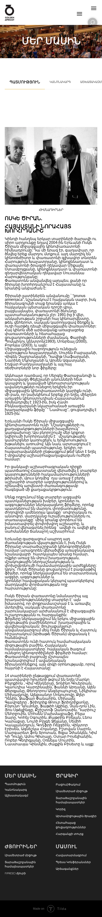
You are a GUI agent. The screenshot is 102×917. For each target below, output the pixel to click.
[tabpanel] (51, 437)
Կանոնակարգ (16, 789)
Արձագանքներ (67, 868)
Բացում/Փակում (68, 784)
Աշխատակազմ (16, 795)
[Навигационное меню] (93, 8)
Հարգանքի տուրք (69, 834)
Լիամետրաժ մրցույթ (72, 791)
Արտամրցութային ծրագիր (76, 816)
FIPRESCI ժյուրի (15, 873)
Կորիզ (60, 809)
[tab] (25, 84)
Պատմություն (15, 784)
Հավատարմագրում (71, 855)
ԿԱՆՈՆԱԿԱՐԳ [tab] (60, 82)
